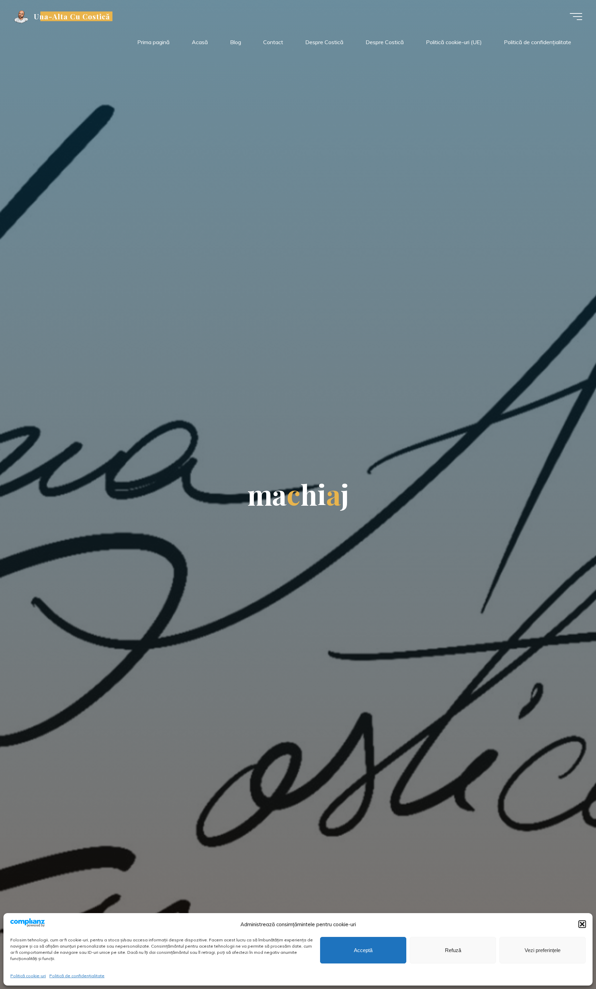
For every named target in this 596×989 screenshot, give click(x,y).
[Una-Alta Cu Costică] (21, 16)
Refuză (453, 950)
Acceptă (363, 950)
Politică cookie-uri (28, 975)
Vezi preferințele (542, 950)
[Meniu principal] (576, 16)
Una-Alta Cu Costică (72, 16)
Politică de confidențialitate (77, 975)
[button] (582, 924)
